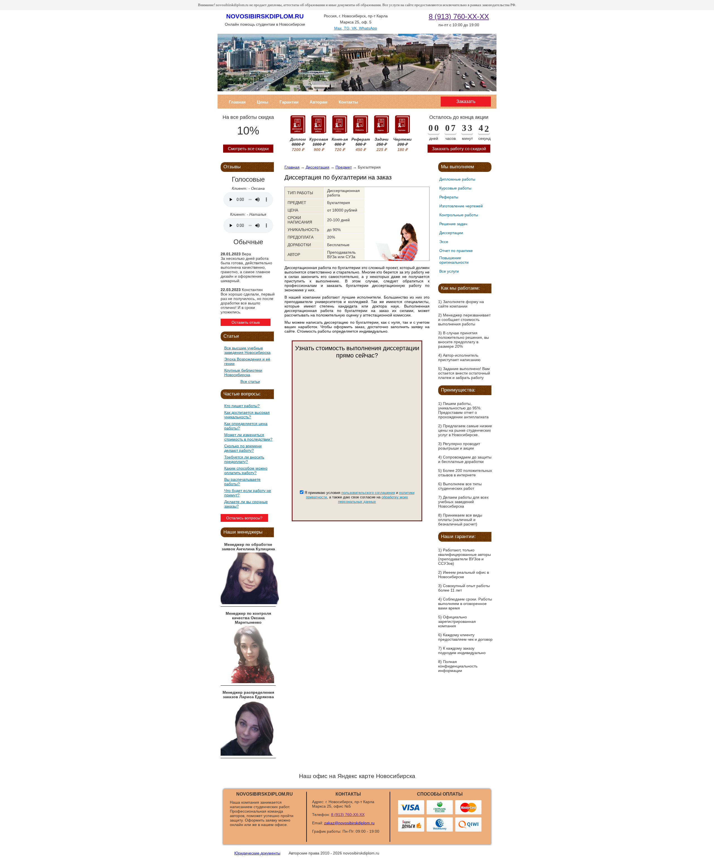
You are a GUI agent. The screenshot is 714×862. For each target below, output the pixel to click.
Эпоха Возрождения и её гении (247, 361)
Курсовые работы (455, 188)
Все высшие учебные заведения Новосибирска (247, 350)
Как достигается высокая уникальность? (247, 414)
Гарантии (288, 102)
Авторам (318, 102)
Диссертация (317, 167)
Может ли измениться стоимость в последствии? (248, 437)
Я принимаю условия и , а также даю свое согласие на (359, 497)
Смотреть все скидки (248, 148)
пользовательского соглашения (368, 493)
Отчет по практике (456, 250)
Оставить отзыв (245, 322)
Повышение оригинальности (454, 260)
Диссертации (451, 232)
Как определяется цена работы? (245, 425)
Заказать (466, 101)
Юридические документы (257, 853)
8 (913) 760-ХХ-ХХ (459, 16)
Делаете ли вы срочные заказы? (246, 504)
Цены (262, 102)
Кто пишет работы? (242, 406)
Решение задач (453, 224)
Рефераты (448, 197)
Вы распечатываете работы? (242, 481)
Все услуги (449, 271)
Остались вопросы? (244, 518)
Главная (237, 102)
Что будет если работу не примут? (247, 492)
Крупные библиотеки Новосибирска (243, 372)
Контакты (348, 102)
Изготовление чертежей (461, 206)
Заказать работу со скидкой (459, 148)
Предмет (344, 167)
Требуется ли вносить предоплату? (244, 459)
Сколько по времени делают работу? (243, 448)
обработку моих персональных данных (373, 499)
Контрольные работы (458, 215)
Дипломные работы (457, 179)
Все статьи (250, 381)
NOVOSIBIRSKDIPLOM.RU (265, 16)
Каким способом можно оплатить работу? (245, 470)
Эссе (443, 241)
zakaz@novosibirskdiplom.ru (349, 823)
